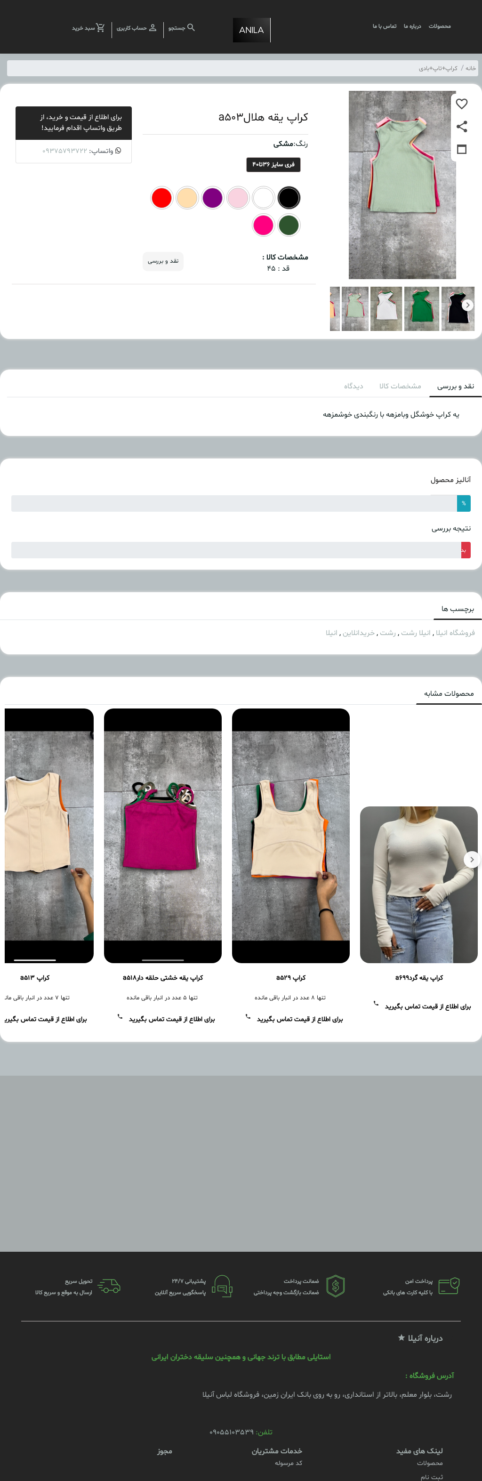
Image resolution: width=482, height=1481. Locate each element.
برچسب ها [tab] (458, 609)
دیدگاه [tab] (353, 386)
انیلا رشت (416, 633)
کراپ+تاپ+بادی (438, 68)
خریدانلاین (359, 633)
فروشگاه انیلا (455, 633)
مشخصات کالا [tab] (400, 386)
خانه (471, 68)
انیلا (331, 633)
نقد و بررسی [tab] (455, 386)
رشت (388, 633)
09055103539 (231, 1432)
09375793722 (64, 151)
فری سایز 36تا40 (273, 165)
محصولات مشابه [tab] (449, 694)
